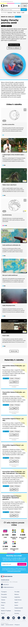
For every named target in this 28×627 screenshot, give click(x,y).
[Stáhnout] (11, 381)
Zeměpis (3, 26)
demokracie (9, 12)
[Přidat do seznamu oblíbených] (25, 109)
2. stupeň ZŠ (18, 16)
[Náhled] (14, 381)
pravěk (22, 12)
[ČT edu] (4, 6)
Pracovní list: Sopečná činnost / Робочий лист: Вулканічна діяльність (11, 497)
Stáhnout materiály (14, 44)
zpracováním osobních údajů (14, 571)
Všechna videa (14, 351)
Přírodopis (9, 26)
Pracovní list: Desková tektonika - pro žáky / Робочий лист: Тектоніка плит (13, 472)
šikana (14, 12)
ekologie (18, 12)
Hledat (23, 9)
